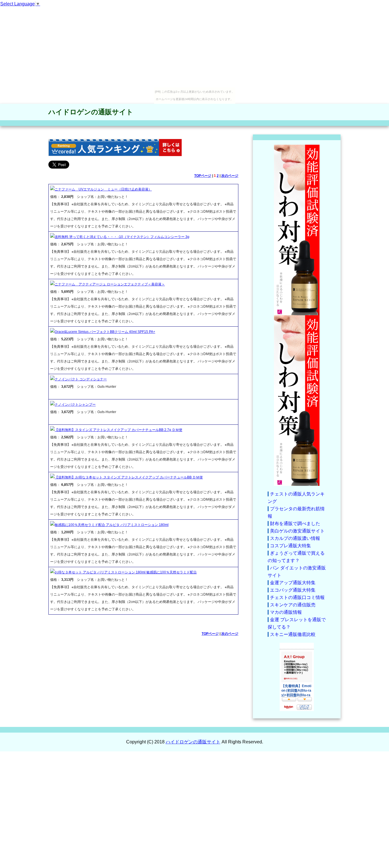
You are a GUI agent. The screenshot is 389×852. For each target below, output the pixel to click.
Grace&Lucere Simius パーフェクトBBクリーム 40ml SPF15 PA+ (105, 332)
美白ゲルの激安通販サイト (297, 530)
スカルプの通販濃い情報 (295, 538)
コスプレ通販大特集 (290, 545)
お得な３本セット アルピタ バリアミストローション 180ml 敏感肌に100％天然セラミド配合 (126, 572)
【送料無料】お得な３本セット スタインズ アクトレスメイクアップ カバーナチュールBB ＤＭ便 (129, 477)
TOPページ (202, 176)
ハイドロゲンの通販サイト (90, 112)
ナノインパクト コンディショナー (81, 379)
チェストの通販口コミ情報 (297, 597)
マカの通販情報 (286, 612)
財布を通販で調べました (295, 523)
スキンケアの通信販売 (293, 604)
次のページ (229, 176)
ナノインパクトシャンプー (75, 405)
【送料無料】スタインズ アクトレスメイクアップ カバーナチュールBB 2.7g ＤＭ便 (118, 430)
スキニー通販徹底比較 (293, 634)
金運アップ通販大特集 (293, 582)
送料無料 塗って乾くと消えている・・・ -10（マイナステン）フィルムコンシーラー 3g (122, 237)
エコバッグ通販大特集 (293, 590)
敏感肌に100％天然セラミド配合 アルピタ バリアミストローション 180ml (112, 525)
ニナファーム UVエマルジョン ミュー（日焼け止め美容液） (103, 189)
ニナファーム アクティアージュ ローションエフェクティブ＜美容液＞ (110, 284)
